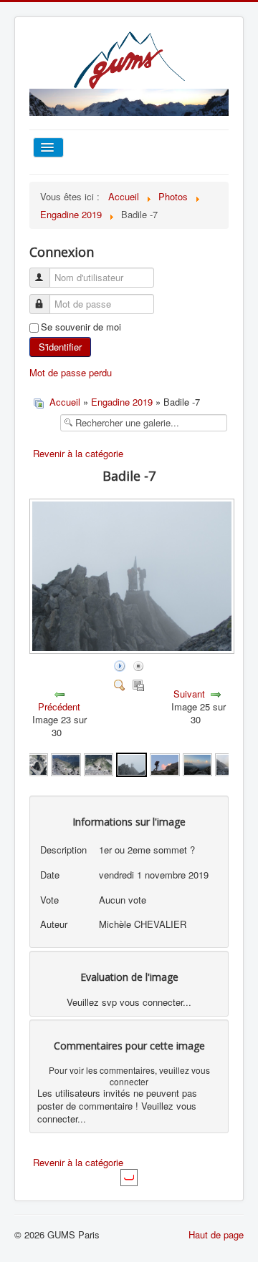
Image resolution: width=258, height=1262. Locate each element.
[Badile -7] (131, 763)
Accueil (64, 402)
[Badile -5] (65, 763)
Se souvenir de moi (81, 327)
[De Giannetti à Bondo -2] (197, 763)
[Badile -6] (98, 763)
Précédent (59, 706)
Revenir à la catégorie (78, 453)
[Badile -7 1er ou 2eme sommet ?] (133, 650)
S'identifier (60, 346)
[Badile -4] (33, 763)
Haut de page (216, 1234)
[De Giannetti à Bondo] (164, 763)
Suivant (189, 693)
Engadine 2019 (122, 402)
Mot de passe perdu (70, 372)
